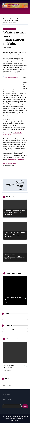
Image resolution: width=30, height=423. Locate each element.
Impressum (6, 394)
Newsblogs (19, 418)
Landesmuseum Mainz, (9, 163)
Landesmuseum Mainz (9, 29)
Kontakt (5, 397)
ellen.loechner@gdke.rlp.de (16, 159)
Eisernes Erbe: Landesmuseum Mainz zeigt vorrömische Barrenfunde (13, 258)
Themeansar (15, 420)
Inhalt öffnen (7, 385)
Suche (25, 406)
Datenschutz (7, 399)
